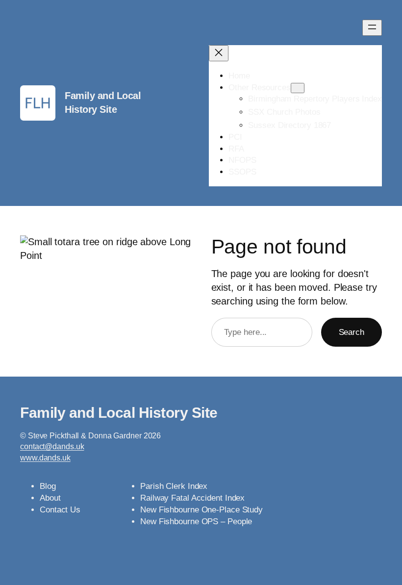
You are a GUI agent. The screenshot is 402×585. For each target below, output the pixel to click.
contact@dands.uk (52, 446)
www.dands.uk (45, 458)
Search (351, 332)
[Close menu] (218, 53)
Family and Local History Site (119, 413)
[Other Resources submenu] (297, 88)
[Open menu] (372, 28)
